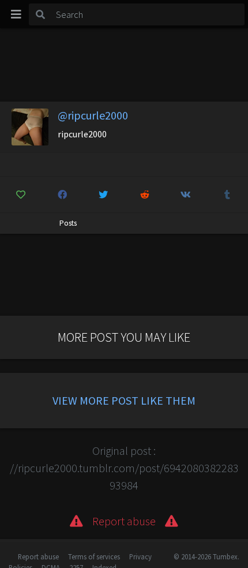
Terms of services (94, 556)
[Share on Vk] (186, 194)
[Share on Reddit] (145, 194)
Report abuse (38, 556)
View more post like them (124, 400)
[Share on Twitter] (103, 194)
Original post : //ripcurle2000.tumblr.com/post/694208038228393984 (124, 467)
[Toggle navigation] (16, 14)
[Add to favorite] (21, 194)
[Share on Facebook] (63, 194)
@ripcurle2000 (93, 115)
